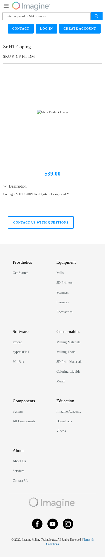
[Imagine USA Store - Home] (31, 5)
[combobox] (44, 16)
